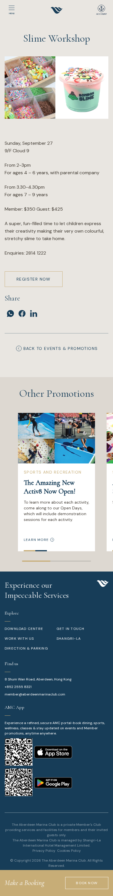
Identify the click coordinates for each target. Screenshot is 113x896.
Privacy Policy (43, 850)
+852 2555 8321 (18, 686)
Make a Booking (24, 883)
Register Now (34, 279)
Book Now (87, 883)
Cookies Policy (69, 850)
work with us (19, 638)
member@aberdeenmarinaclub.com (35, 694)
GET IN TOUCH (70, 628)
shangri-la (69, 638)
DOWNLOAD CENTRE (24, 628)
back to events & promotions (60, 348)
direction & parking (26, 648)
